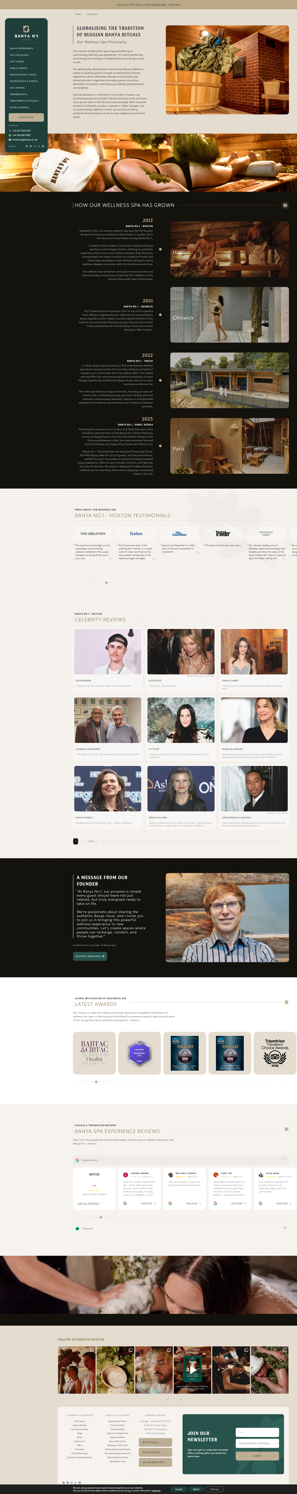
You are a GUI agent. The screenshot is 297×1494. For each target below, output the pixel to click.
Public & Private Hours (155, 1425)
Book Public (150, 1442)
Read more (146, 1203)
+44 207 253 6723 (21, 130)
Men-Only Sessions (155, 1433)
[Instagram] (76, 1370)
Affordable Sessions (117, 1457)
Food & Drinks (19, 107)
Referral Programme (117, 1433)
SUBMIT (257, 1456)
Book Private (151, 1452)
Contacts (79, 1449)
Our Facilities (118, 1425)
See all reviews (88, 1203)
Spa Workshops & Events (118, 1453)
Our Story (80, 1421)
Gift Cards (17, 61)
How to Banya (80, 1425)
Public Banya (18, 68)
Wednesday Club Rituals (117, 1449)
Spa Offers (17, 87)
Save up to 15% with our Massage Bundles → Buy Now (148, 4)
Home (78, 14)
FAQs (79, 1437)
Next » (92, 841)
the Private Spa (144, 256)
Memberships (18, 94)
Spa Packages (19, 55)
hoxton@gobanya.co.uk (24, 139)
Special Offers (117, 1437)
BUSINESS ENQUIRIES (88, 956)
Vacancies (79, 1441)
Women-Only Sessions (155, 1429)
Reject (196, 1489)
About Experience (117, 1421)
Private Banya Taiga (23, 74)
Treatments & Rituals (24, 100)
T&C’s (80, 1445)
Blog (79, 1433)
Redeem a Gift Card (118, 1445)
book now (26, 117)
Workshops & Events (24, 81)
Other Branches (79, 1453)
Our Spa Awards (79, 1429)
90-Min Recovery (153, 1462)
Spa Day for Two (117, 1461)
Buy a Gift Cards (117, 1441)
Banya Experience (21, 48)
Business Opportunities (79, 1457)
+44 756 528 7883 (21, 135)
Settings (214, 1489)
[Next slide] (286, 582)
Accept (179, 1489)
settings (156, 1490)
